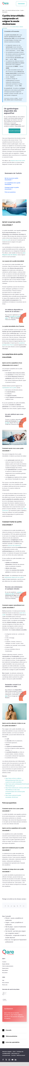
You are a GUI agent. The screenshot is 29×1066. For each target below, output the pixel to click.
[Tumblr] (17, 906)
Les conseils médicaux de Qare (12, 10)
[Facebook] (5, 906)
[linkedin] (15, 1060)
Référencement (21, 1055)
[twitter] (6, 1060)
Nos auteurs (5, 972)
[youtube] (12, 1060)
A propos (4, 961)
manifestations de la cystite (9, 387)
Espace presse (5, 968)
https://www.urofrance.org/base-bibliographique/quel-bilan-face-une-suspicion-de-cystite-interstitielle (14, 780)
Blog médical (5, 970)
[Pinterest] (20, 906)
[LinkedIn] (14, 906)
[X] (8, 906)
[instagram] (9, 1060)
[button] (14, 1030)
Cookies (13, 1055)
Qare (3, 10)
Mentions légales (7, 1051)
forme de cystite (6, 240)
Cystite (21, 10)
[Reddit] (11, 906)
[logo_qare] (5, 2)
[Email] (23, 906)
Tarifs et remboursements (7, 966)
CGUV (14, 1051)
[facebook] (3, 1060)
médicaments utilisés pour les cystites (14, 577)
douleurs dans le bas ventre (18, 160)
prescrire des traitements (14, 545)
